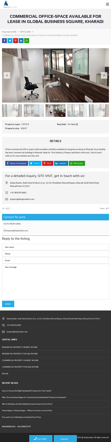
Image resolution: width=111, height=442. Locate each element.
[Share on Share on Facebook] (4, 40)
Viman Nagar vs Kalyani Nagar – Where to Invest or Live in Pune (27, 410)
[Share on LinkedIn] (21, 40)
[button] (104, 75)
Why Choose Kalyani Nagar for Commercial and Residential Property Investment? (34, 397)
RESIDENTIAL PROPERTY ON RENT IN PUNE (19, 347)
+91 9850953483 (18, 192)
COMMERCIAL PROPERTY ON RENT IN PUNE (20, 360)
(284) (25, 32)
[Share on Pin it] (15, 40)
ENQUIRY (64, 439)
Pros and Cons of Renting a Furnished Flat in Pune (21, 417)
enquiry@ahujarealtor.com (22, 199)
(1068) (9, 32)
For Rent (72, 124)
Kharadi (5, 373)
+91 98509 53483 (13, 224)
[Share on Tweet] (10, 40)
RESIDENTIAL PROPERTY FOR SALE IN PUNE (20, 354)
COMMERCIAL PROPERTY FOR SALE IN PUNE (20, 367)
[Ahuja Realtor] (8, 4)
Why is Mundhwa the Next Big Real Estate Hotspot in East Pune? (27, 404)
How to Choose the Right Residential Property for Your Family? (27, 391)
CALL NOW (41, 439)
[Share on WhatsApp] (26, 40)
